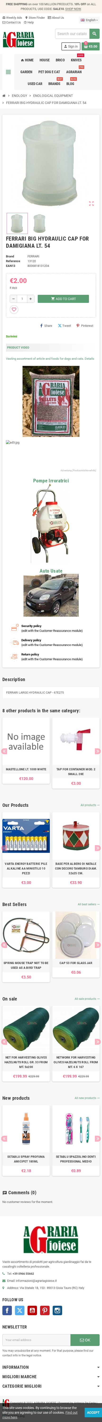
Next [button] (98, 751)
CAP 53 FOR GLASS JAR (76, 963)
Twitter (19, 1310)
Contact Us (13, 22)
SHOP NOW (73, 9)
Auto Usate (51, 571)
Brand (10, 256)
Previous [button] (4, 751)
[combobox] (77, 34)
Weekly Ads (12, 17)
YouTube (32, 1310)
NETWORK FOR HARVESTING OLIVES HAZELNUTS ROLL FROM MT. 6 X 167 (76, 1062)
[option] (26, 751)
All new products (87, 1098)
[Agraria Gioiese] (18, 39)
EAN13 (10, 266)
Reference (13, 261)
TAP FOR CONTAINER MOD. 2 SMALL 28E (75, 772)
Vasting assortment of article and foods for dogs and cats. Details (50, 358)
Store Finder (35, 17)
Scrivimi (11, 336)
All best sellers (89, 904)
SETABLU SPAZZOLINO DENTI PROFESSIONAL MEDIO (76, 1159)
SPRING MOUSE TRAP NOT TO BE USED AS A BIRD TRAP (26, 965)
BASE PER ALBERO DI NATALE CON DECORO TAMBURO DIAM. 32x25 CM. (76, 868)
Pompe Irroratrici (51, 481)
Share (48, 325)
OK (87, 1340)
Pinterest (87, 325)
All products (90, 805)
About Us (57, 17)
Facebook (7, 1310)
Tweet (66, 325)
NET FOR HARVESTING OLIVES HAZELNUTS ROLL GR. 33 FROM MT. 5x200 (26, 1062)
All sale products (87, 998)
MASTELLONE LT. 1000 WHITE (26, 769)
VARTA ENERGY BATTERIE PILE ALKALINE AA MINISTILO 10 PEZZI (26, 868)
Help (29, 22)
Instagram (57, 1310)
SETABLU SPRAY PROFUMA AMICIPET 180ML (26, 1159)
